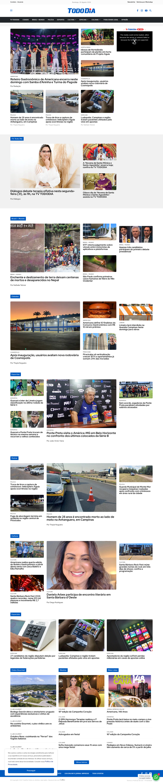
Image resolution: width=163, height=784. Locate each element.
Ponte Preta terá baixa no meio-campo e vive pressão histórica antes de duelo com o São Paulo (129, 721)
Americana (14, 76)
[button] (150, 11)
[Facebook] (137, 11)
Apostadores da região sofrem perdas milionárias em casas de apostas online (126, 656)
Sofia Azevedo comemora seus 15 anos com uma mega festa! (80, 746)
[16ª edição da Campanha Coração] (81, 691)
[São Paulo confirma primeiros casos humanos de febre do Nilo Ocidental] (99, 263)
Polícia (13, 115)
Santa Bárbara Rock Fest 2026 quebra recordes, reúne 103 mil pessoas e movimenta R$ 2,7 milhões (25, 599)
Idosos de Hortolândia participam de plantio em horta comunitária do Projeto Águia (96, 51)
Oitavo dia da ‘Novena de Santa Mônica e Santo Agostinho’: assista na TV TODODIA (98, 194)
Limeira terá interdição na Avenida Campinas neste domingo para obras (131, 327)
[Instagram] (142, 11)
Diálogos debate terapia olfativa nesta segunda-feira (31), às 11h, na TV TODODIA (42, 192)
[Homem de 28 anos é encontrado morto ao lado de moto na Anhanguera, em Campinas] (26, 101)
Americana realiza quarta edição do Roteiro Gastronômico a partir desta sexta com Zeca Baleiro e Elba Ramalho (26, 565)
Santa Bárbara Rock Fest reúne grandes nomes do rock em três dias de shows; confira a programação (134, 567)
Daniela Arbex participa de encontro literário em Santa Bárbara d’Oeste (79, 596)
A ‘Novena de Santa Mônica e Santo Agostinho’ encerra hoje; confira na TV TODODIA (98, 165)
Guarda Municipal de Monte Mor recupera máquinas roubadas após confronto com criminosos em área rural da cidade (135, 490)
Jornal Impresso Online (115, 709)
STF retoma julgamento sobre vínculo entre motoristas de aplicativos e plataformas (98, 246)
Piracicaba (87, 352)
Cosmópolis (85, 78)
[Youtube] (146, 11)
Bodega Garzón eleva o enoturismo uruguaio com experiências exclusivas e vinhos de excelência (32, 713)
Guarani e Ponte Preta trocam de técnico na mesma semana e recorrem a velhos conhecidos (26, 434)
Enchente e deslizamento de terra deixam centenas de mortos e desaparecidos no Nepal (44, 278)
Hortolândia (85, 47)
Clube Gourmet (16, 709)
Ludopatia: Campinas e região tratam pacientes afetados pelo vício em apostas (96, 119)
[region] (31, 764)
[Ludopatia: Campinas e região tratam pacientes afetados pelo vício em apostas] (97, 101)
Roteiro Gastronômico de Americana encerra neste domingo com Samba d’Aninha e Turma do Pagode (44, 80)
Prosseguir (31, 770)
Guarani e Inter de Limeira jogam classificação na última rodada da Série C (26, 402)
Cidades (110, 742)
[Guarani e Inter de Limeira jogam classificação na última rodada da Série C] (27, 387)
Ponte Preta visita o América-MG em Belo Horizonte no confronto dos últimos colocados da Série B (81, 434)
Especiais (84, 115)
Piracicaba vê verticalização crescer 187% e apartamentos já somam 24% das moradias (98, 356)
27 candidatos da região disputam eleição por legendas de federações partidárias (32, 656)
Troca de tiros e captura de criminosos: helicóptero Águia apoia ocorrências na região (60, 119)
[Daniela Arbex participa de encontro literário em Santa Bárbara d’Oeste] (81, 565)
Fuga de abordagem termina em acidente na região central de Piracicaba (26, 518)
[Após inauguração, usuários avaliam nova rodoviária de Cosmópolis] (97, 68)
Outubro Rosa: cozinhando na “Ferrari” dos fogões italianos (31, 737)
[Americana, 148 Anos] (130, 691)
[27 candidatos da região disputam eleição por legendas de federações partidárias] (33, 635)
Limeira (121, 322)
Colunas (62, 709)
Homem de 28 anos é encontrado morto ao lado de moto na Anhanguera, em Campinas (26, 119)
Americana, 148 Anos (117, 711)
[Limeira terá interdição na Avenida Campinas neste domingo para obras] (136, 312)
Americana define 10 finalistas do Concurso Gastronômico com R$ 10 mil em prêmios (99, 324)
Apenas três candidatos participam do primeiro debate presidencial (134, 249)
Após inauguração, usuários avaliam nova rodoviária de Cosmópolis (94, 83)
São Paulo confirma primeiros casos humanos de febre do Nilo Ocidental (98, 278)
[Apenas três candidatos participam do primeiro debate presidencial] (136, 234)
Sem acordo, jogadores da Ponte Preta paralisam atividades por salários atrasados (135, 405)
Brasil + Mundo (15, 274)
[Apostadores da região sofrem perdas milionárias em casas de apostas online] (130, 635)
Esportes (13, 398)
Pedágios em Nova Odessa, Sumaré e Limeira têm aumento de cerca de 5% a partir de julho (129, 746)
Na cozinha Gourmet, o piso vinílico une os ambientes (31, 724)
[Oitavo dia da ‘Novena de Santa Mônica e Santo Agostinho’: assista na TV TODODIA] (99, 181)
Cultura (13, 560)
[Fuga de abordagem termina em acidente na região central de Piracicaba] (27, 503)
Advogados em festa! (69, 734)
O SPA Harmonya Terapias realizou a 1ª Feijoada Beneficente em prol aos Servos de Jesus (80, 721)
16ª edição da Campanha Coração (75, 711)
